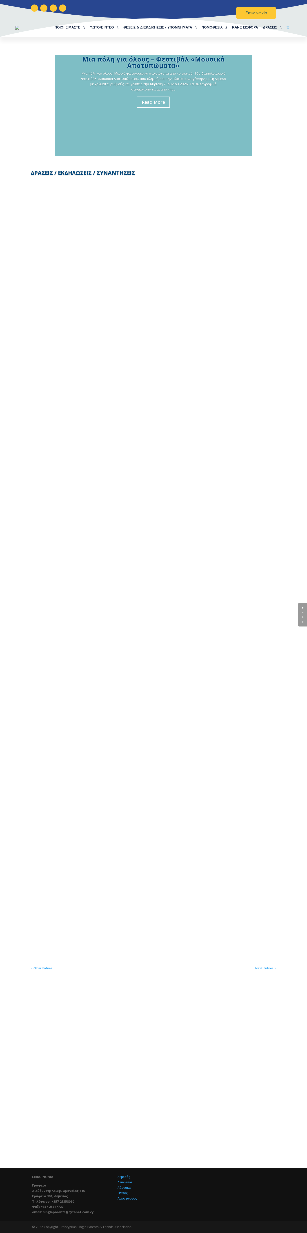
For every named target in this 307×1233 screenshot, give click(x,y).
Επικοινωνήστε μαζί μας (189, 1074)
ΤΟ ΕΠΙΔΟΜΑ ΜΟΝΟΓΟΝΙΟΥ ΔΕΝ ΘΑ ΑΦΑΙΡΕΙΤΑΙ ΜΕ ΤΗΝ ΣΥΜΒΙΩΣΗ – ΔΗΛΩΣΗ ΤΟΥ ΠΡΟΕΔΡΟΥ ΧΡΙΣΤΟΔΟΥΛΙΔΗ (153, 849)
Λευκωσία (125, 1182)
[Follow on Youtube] (62, 8)
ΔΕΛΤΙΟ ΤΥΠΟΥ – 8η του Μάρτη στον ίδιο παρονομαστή (153, 328)
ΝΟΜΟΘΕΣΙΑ (212, 27)
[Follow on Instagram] (43, 8)
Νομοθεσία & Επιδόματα (115, 1129)
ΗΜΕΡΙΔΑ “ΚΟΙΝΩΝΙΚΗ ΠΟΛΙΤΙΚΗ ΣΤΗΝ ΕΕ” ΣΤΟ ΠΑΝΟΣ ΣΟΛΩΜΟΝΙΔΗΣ (153, 718)
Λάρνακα (124, 1187)
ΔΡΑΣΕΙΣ (270, 27)
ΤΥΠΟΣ (72, 599)
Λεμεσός (124, 1177)
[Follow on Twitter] (53, 8)
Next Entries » (265, 968)
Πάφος (123, 1193)
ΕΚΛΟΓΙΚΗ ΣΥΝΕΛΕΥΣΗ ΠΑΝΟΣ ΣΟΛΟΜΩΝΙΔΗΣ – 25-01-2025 (153, 458)
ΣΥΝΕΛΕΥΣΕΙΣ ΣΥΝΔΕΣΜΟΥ (85, 465)
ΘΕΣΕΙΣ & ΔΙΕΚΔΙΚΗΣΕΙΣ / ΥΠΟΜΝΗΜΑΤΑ (157, 27)
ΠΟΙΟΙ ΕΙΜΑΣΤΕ (67, 27)
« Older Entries (41, 968)
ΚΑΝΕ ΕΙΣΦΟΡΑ (245, 27)
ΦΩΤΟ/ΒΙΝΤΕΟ (102, 27)
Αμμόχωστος (127, 1198)
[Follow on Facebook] (34, 8)
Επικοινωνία (256, 13)
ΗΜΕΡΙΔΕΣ (76, 725)
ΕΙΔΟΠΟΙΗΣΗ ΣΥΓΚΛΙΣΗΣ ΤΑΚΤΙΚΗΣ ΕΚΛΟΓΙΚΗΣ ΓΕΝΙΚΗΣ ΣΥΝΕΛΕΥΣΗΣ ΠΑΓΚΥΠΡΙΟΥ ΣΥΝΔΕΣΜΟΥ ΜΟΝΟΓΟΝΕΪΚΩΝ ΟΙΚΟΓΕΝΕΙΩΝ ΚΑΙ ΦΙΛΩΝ (153, 590)
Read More (153, 102)
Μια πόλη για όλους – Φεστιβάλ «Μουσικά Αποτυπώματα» (153, 62)
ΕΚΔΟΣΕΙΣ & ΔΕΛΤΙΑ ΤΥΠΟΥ (85, 335)
